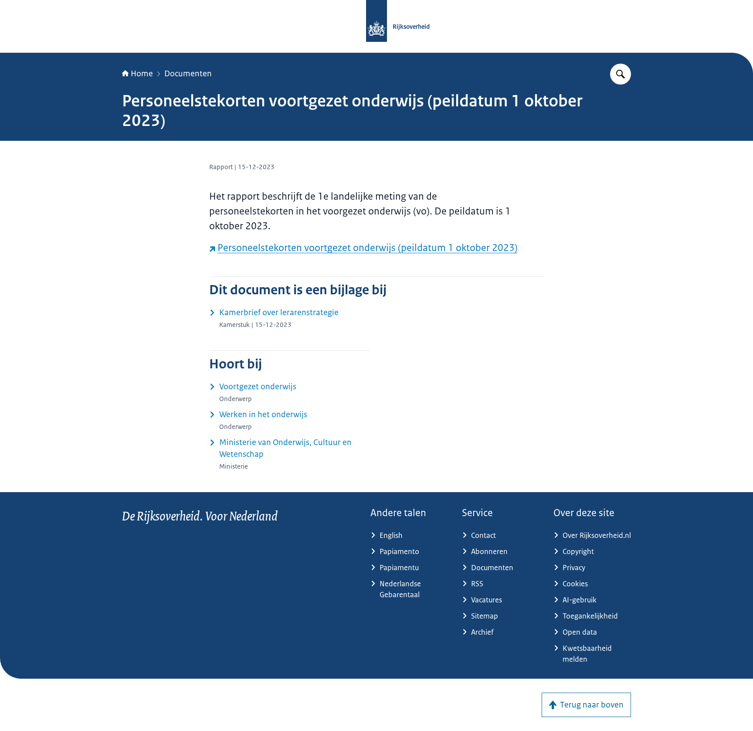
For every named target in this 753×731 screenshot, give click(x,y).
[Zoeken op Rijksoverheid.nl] (620, 74)
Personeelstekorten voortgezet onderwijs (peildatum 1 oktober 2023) (367, 247)
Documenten (188, 73)
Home (142, 73)
